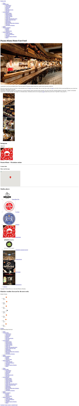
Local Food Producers (9, 34)
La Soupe (17, 212)
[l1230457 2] (9, 116)
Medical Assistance (6, 27)
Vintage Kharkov (8, 15)
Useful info (7, 24)
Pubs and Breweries (9, 9)
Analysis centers (8, 31)
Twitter (6, 404)
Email (16, 404)
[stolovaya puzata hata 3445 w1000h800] (9, 140)
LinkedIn (13, 404)
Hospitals (7, 28)
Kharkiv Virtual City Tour (10, 19)
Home (4, 3)
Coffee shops (8, 6)
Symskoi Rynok (19, 259)
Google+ (2, 328)
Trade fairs (7, 35)
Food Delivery (8, 5)
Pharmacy (7, 29)
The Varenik (18, 272)
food (30, 88)
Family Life (7, 17)
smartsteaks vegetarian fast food (22, 249)
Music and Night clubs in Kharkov (12, 23)
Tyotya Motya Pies (15, 199)
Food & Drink (6, 4)
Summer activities (8, 16)
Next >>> (2, 146)
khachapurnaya (18, 284)
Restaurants (7, 7)
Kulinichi (17, 224)
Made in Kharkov (6, 32)
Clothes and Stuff (8, 33)
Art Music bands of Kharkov (11, 36)
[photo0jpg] (9, 128)
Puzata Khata (18, 237)
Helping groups (8, 13)
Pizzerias (7, 8)
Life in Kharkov (6, 12)
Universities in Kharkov (10, 25)
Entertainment (8, 22)
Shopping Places (8, 14)
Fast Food (7, 10)
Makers (6, 37)
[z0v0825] (9, 104)
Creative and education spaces (11, 18)
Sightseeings (7, 20)
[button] (10, 177)
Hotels (4, 26)
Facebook (2, 404)
